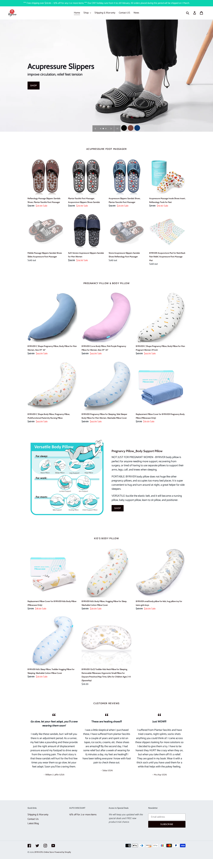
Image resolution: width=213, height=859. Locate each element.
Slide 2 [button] (108, 790)
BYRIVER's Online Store (44, 852)
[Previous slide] (95, 128)
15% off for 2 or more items (83, 815)
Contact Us (33, 819)
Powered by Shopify (62, 852)
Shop (33, 85)
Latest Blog (33, 823)
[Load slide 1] (101, 129)
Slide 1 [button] (104, 790)
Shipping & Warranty (38, 815)
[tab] (104, 790)
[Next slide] (111, 128)
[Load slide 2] (103, 129)
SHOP (117, 508)
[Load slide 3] (106, 129)
